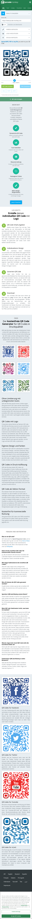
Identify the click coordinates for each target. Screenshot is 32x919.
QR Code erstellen (7, 86)
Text (7, 8)
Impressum (7, 885)
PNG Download (25, 86)
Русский (15, 881)
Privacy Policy (5, 907)
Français (6, 878)
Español (24, 874)
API (5, 874)
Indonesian (7, 881)
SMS (24, 8)
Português (21, 878)
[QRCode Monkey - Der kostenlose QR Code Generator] (9, 2)
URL (3, 8)
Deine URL (3, 17)
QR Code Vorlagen (16, 99)
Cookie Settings (16, 911)
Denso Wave (26, 541)
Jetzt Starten (16, 202)
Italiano (13, 878)
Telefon (19, 8)
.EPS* (14, 91)
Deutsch (17, 874)
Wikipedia (10, 546)
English (10, 874)
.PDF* (8, 91)
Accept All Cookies (16, 916)
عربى (26, 881)
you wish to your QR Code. (15, 42)
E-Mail (13, 8)
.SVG (3, 91)
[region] (16, 905)
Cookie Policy (24, 905)
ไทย (21, 881)
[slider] (14, 80)
